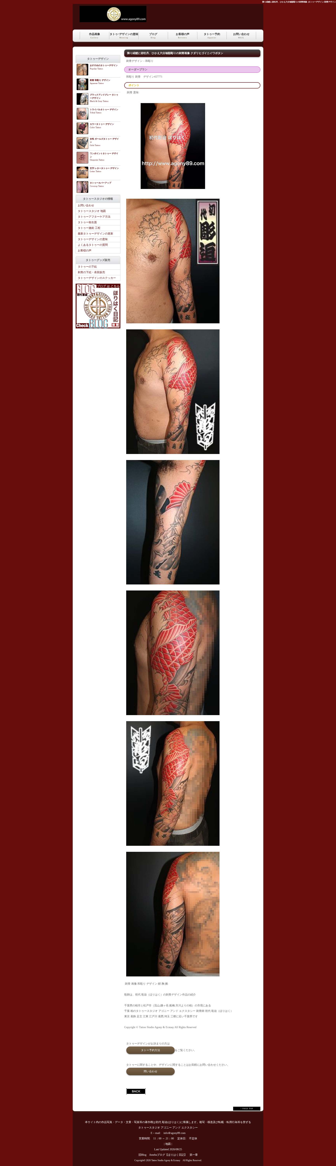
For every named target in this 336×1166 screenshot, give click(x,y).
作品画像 (94, 36)
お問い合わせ (241, 36)
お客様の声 (182, 36)
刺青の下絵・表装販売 (91, 272)
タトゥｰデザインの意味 (124, 36)
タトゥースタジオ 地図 (92, 211)
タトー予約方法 (150, 1050)
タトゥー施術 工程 (89, 228)
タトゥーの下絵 (87, 266)
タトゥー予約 (212, 36)
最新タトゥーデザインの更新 (95, 233)
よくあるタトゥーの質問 (93, 244)
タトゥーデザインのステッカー (97, 277)
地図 (168, 1143)
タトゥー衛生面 (87, 222)
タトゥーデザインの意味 (93, 239)
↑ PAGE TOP (247, 1108)
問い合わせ (150, 1071)
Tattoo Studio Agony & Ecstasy (165, 1160)
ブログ (153, 36)
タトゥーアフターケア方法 (94, 216)
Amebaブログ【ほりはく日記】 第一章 (174, 1154)
